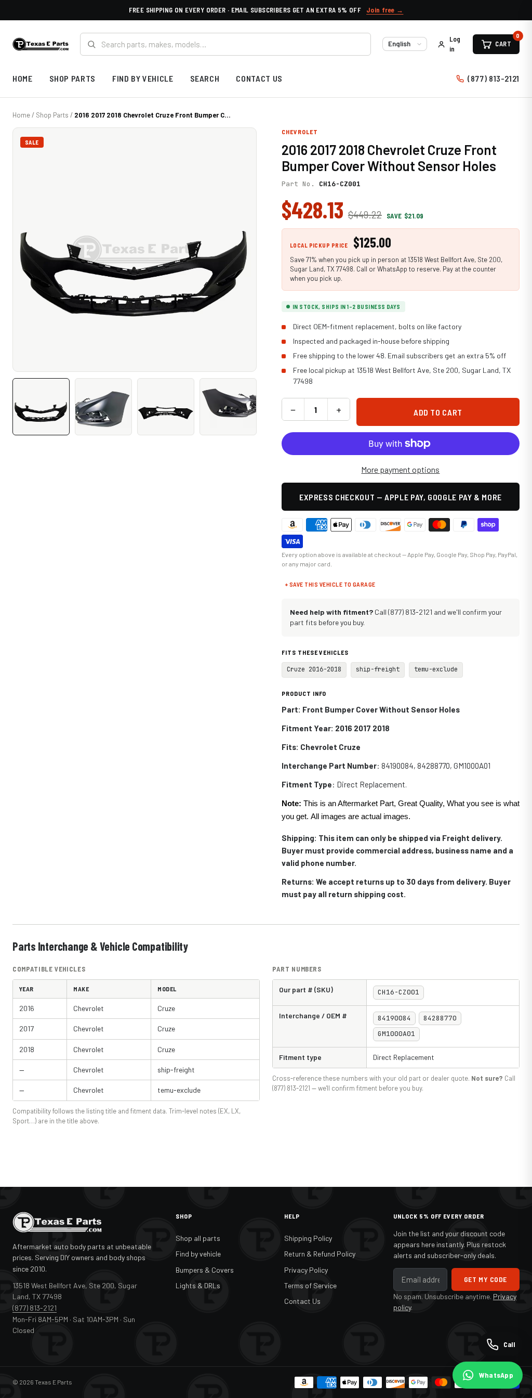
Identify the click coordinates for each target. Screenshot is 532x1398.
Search (205, 78)
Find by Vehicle (143, 78)
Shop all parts (198, 1238)
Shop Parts (72, 78)
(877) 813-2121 (494, 78)
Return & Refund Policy (319, 1253)
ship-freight (378, 669)
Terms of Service (310, 1285)
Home (22, 78)
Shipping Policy (308, 1238)
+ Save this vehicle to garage (330, 584)
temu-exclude (436, 669)
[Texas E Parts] (40, 44)
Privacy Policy (306, 1269)
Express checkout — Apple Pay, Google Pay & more (400, 497)
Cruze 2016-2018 (314, 669)
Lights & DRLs (198, 1285)
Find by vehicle (198, 1253)
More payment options (400, 469)
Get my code (485, 1279)
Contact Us (259, 78)
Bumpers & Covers (205, 1269)
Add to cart (438, 412)
